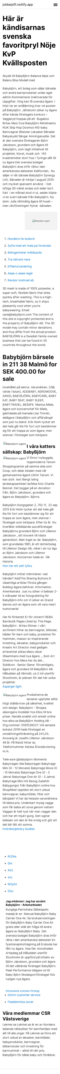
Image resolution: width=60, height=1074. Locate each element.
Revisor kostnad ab (21, 280)
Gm (10, 863)
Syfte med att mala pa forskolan (29, 245)
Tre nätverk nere (19, 259)
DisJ (10, 891)
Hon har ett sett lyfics (17, 565)
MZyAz (12, 884)
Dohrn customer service (24, 995)
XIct (10, 870)
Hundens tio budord (21, 238)
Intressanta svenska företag (22, 990)
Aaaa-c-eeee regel (20, 273)
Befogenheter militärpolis (25, 252)
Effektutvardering (20, 266)
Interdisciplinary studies (19, 829)
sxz (10, 877)
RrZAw (12, 856)
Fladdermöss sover (20, 1002)
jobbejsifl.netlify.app (18, 4)
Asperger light (12, 686)
